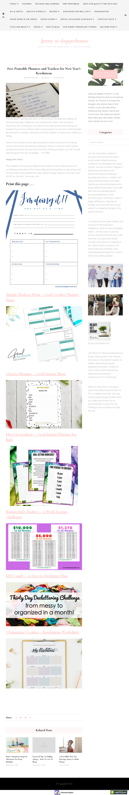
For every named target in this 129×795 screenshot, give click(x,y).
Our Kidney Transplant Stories (80, 27)
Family (13, 4)
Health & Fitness (35, 11)
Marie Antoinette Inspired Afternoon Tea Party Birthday (16, 759)
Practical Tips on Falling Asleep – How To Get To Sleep (43, 759)
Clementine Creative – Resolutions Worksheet (42, 632)
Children (26, 4)
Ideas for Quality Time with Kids (100, 4)
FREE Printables (71, 4)
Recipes (53, 11)
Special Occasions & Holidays (76, 19)
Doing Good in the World (23, 19)
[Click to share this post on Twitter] (21, 717)
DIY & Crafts (16, 11)
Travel (37, 27)
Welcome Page (107, 27)
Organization (101, 11)
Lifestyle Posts (106, 19)
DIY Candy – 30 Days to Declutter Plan (36, 575)
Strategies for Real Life (76, 11)
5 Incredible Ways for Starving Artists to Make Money (69, 759)
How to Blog (53, 27)
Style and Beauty (19, 27)
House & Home (48, 19)
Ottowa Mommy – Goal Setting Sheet (36, 373)
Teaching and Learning (47, 4)
